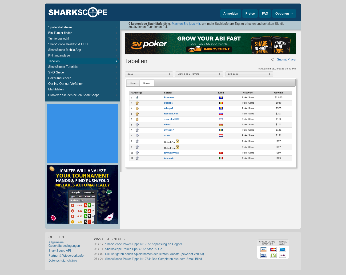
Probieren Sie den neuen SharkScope (73, 95)
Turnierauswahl (58, 38)
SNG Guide (56, 72)
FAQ (265, 13)
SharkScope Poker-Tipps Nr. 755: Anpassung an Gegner (143, 244)
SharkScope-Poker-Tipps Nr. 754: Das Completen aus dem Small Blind (153, 259)
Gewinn (147, 83)
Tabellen (54, 61)
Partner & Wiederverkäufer (66, 255)
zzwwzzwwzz (171, 153)
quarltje (168, 103)
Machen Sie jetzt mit (186, 23)
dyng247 (169, 130)
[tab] (132, 83)
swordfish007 (172, 119)
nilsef (167, 124)
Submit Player (286, 59)
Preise (250, 13)
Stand (133, 83)
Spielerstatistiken (60, 27)
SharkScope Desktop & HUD (68, 44)
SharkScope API (59, 250)
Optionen (282, 13)
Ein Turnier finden (60, 33)
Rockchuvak (171, 114)
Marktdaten (56, 89)
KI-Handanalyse (59, 55)
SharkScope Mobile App (64, 50)
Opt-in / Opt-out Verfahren (65, 83)
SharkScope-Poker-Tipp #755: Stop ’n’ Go (133, 249)
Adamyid (169, 158)
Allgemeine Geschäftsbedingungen (64, 243)
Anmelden (230, 13)
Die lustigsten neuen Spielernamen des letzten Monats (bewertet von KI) (154, 254)
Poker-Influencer (59, 78)
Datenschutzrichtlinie (62, 260)
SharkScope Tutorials (63, 67)
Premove (169, 97)
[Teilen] (272, 59)
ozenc (167, 135)
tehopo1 (168, 108)
